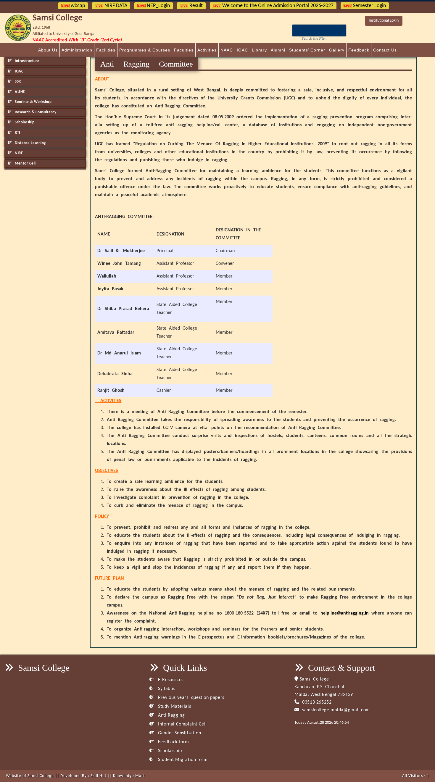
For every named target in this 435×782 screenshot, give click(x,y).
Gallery (336, 50)
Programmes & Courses (144, 50)
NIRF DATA (115, 6)
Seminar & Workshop (33, 102)
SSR (17, 81)
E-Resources (170, 680)
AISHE (19, 92)
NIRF (18, 153)
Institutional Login (384, 20)
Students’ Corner (307, 50)
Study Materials (174, 706)
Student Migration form (182, 759)
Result (195, 6)
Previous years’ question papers (190, 697)
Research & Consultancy (35, 112)
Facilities (105, 50)
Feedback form (173, 742)
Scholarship (24, 122)
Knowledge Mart (129, 776)
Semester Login (369, 6)
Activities (207, 50)
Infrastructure (27, 61)
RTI (17, 133)
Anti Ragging (171, 715)
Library (259, 50)
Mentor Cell (25, 163)
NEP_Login (158, 6)
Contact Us (385, 50)
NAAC (226, 50)
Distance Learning (30, 143)
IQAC (242, 50)
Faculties (184, 50)
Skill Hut (99, 776)
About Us (48, 50)
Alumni (278, 50)
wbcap (77, 6)
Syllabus (166, 688)
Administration (77, 50)
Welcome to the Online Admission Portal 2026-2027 (277, 6)
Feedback (358, 50)
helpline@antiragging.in (344, 613)
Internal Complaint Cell (182, 724)
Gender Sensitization (179, 733)
